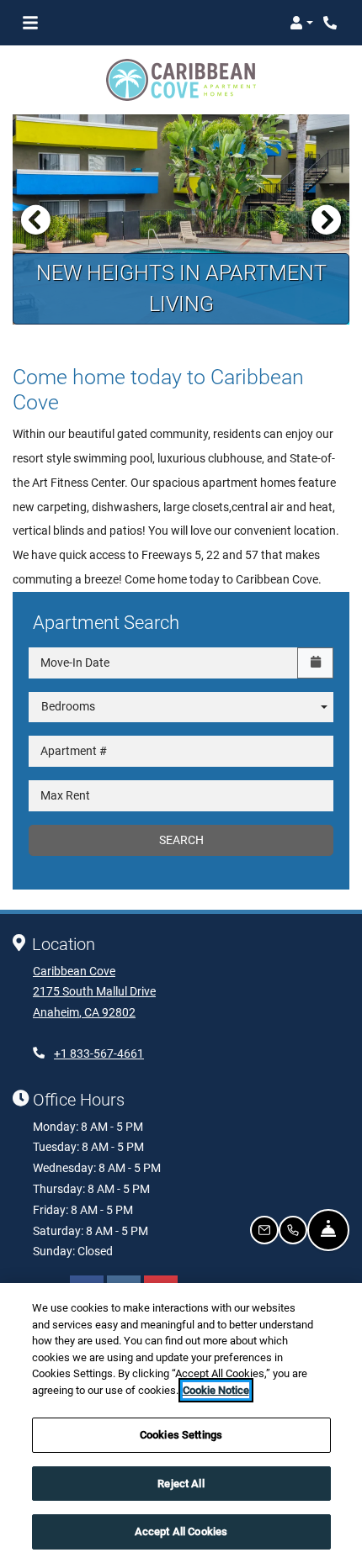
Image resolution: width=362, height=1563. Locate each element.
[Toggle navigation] (30, 23)
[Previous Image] (35, 219)
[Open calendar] (315, 663)
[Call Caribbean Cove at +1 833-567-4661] (332, 23)
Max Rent (65, 795)
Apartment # (73, 751)
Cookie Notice (216, 1390)
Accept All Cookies (181, 1531)
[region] (181, 1423)
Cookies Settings (181, 1434)
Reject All (180, 1483)
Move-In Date (74, 662)
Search (181, 840)
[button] (301, 23)
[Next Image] (326, 219)
